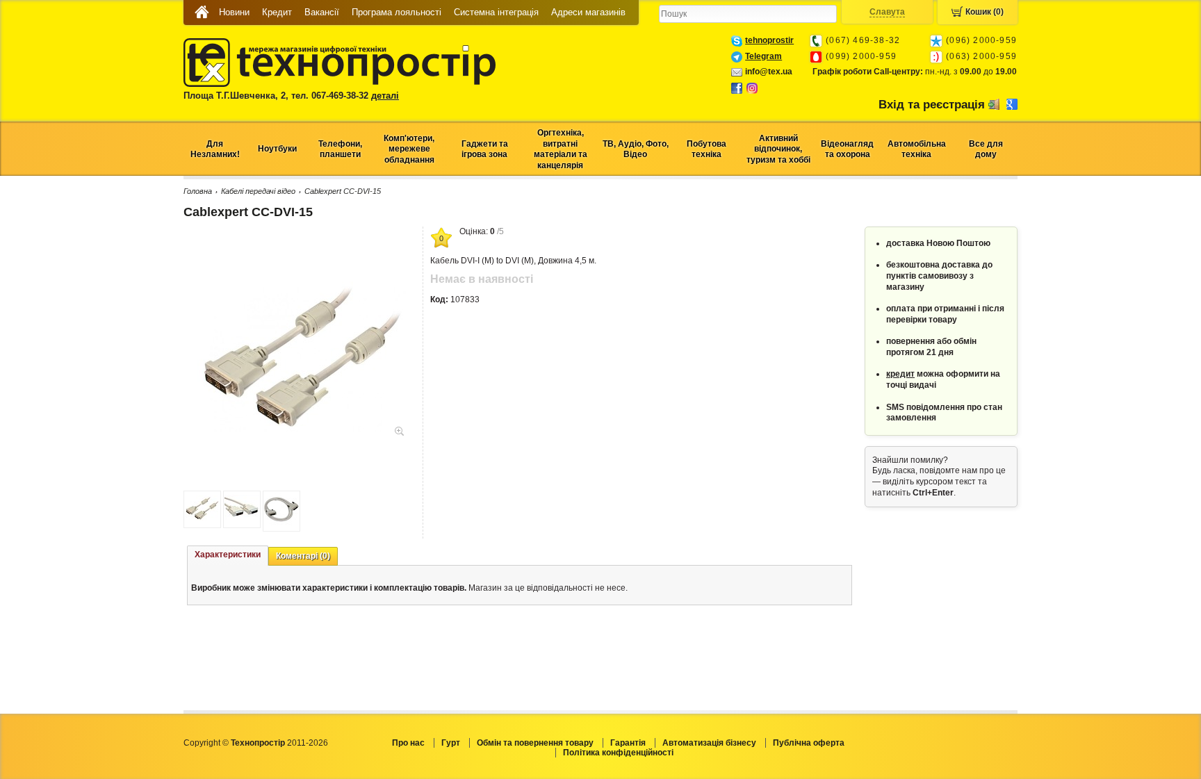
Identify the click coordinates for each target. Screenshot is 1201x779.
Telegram (763, 56)
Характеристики (228, 554)
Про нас (408, 743)
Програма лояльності (396, 12)
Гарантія (628, 743)
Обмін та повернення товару (535, 743)
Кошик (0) (984, 12)
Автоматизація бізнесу (709, 743)
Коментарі (303, 556)
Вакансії (321, 12)
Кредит (277, 12)
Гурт (450, 743)
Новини (234, 12)
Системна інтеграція (496, 12)
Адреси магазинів (588, 12)
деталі (385, 95)
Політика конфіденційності (618, 752)
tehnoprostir (769, 40)
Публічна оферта (808, 743)
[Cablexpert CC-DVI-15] (301, 429)
